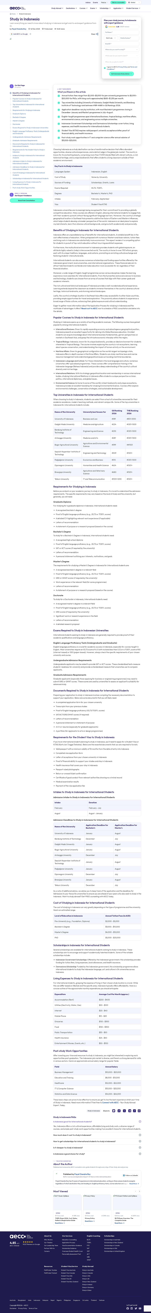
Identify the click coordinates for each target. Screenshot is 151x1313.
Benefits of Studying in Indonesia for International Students (26, 94)
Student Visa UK (66, 1279)
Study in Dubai (86, 1290)
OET (88, 1251)
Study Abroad (56, 8)
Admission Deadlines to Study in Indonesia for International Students (29, 168)
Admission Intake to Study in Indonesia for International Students (27, 162)
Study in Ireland (87, 1284)
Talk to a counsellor (118, 2)
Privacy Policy (122, 67)
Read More (134, 1183)
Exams (92, 8)
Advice (87, 2)
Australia (13, 1300)
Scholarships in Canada (112, 1245)
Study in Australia (87, 1270)
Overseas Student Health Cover (72, 1251)
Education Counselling (69, 1240)
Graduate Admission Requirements (25, 140)
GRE (88, 1257)
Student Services (132, 8)
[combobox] (134, 2)
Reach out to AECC (89, 308)
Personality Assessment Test (71, 1254)
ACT (88, 1254)
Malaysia (45, 1300)
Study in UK (85, 1279)
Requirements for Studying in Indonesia (26, 110)
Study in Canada (87, 1273)
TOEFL (89, 1243)
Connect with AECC (110, 1102)
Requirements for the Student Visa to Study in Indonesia (29, 151)
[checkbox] (105, 68)
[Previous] (135, 1191)
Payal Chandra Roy (19, 29)
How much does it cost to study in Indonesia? (72, 1135)
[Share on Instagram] (139, 1110)
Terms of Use (33, 1308)
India (29, 1300)
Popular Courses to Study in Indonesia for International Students (27, 100)
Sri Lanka (85, 1300)
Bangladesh (22, 1300)
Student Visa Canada (68, 1273)
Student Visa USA (66, 1276)
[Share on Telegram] (130, 1110)
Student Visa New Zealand (69, 1282)
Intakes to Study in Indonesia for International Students (28, 156)
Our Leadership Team (51, 1245)
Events (95, 2)
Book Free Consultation (26, 200)
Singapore (76, 1300)
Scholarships (104, 8)
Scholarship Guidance (69, 1248)
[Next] (139, 1191)
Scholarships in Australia (112, 1240)
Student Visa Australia (68, 1270)
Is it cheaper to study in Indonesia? (68, 1147)
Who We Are (48, 1240)
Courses (82, 8)
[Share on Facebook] (119, 1110)
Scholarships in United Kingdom (114, 1251)
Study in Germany (88, 1287)
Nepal (52, 1300)
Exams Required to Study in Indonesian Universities (30, 128)
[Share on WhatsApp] (114, 1110)
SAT (88, 1248)
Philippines (67, 1300)
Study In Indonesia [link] (25, 14)
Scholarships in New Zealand (113, 1243)
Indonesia (37, 1300)
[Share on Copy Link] (134, 1110)
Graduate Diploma (19, 114)
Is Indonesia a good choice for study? (69, 1154)
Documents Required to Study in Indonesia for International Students (29, 145)
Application (117, 8)
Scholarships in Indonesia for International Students (30, 178)
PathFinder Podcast (50, 1273)
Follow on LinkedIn (132, 1175)
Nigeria (59, 1300)
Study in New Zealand (89, 1282)
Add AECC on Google (20, 34)
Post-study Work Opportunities (24, 188)
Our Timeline (48, 1243)
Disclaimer (13, 1308)
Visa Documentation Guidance (72, 1245)
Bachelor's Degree (19, 117)
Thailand (94, 1300)
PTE (88, 1245)
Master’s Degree (19, 121)
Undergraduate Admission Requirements (27, 137)
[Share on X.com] (124, 1110)
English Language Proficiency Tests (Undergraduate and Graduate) (31, 132)
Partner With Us (49, 1248)
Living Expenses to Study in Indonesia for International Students (27, 183)
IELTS (88, 1240)
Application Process (68, 1243)
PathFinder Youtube (50, 1270)
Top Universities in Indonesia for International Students (28, 105)
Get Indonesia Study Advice (120, 74)
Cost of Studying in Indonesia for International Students (29, 174)
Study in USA (86, 1276)
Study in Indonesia (94, 1111)
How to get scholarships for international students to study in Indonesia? (84, 1141)
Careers (47, 1251)
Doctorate (16, 124)
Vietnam (101, 1300)
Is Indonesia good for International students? (72, 1121)
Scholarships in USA (110, 1248)
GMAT (89, 1260)
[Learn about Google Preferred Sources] (30, 34)
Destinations (70, 8)
